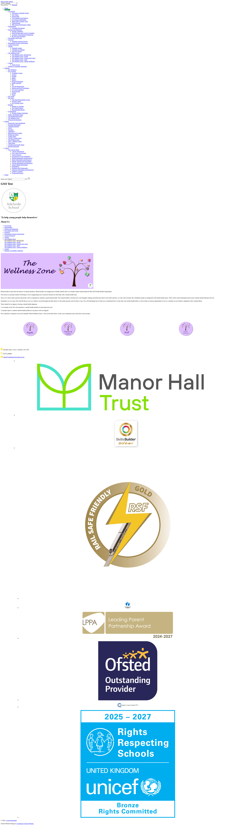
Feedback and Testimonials (20, 168)
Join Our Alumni (17, 51)
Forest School (16, 91)
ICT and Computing (18, 90)
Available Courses (17, 73)
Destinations (15, 166)
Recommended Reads (18, 110)
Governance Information (19, 20)
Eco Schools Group (17, 103)
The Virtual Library (17, 108)
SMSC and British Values (15, 115)
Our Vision (15, 15)
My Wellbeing (12, 70)
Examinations (12, 111)
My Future (11, 96)
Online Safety (12, 136)
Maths (13, 78)
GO (26, 179)
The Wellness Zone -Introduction (21, 55)
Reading (10, 105)
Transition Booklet (13, 126)
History (14, 80)
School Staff (15, 16)
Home (6, 8)
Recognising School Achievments (18, 43)
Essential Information (14, 125)
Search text (4, 179)
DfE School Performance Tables (21, 25)
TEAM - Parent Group (14, 138)
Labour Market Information (20, 165)
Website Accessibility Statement (17, 66)
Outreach (11, 40)
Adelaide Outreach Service (20, 41)
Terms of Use (16, 65)
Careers (6, 148)
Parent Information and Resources (22, 160)
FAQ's (10, 128)
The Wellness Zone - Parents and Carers (23, 58)
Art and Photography (18, 86)
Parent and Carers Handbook (16, 123)
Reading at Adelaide (18, 106)
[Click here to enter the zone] (30, 329)
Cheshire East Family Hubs (16, 145)
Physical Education (17, 81)
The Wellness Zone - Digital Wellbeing (23, 61)
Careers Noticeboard (18, 151)
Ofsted (6, 175)
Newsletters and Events (15, 38)
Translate (14, 5)
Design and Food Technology (20, 88)
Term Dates (11, 143)
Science (14, 75)
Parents (6, 121)
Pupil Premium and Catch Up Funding (23, 33)
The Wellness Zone (13, 53)
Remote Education (13, 146)
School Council (16, 101)
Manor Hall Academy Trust (20, 21)
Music (13, 95)
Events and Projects (17, 173)
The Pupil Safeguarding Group (21, 100)
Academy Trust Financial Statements (22, 35)
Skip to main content (7, 1)
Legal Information (11, 820)
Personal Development (14, 120)
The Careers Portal (13, 150)
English (14, 76)
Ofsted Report (16, 23)
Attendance (11, 131)
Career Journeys (16, 155)
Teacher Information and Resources (22, 163)
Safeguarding (12, 26)
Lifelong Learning (17, 171)
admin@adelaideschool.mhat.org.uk (13, 357)
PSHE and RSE (16, 83)
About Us (7, 10)
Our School (11, 11)
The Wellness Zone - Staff (19, 60)
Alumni (10, 46)
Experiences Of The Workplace (21, 156)
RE (13, 85)
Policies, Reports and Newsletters (21, 161)
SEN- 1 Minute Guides (15, 141)
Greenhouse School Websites (25, 823)
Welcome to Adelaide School (20, 13)
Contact (10, 63)
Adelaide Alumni (17, 48)
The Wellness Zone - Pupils (20, 56)
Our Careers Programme (19, 153)
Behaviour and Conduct (15, 133)
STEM (14, 93)
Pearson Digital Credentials (20, 113)
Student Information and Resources (22, 158)
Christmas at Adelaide (18, 50)
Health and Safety (13, 135)
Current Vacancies (13, 45)
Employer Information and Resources (23, 170)
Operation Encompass (18, 28)
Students (6, 68)
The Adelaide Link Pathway (20, 18)
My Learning (12, 71)
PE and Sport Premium (18, 36)
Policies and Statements (15, 30)
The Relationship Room (15, 116)
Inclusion (11, 130)
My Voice (11, 98)
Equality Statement (17, 31)
